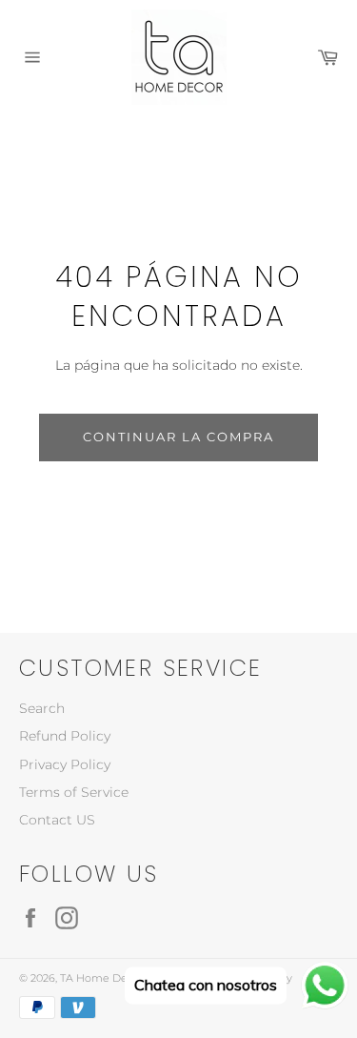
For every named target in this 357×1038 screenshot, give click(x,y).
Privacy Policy (64, 764)
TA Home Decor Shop (116, 978)
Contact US (57, 819)
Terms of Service (74, 792)
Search (42, 708)
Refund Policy (64, 735)
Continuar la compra (178, 436)
